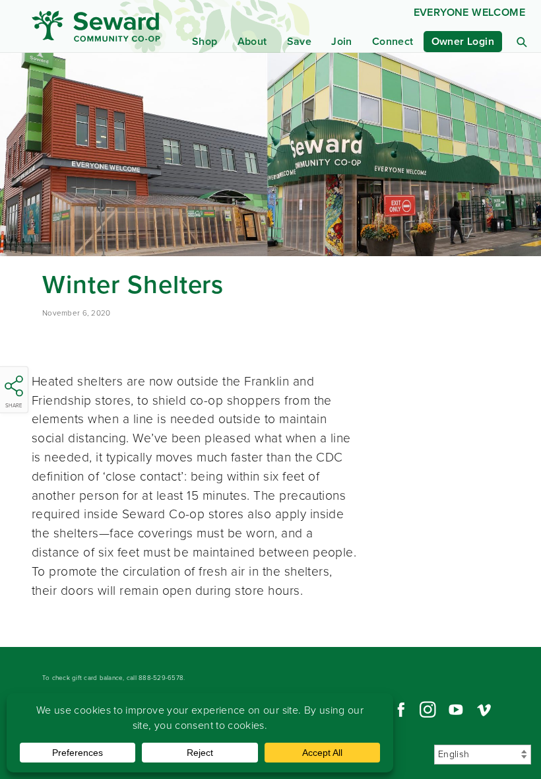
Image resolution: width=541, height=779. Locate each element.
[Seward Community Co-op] (99, 26)
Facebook (399, 709)
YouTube (455, 709)
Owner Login (462, 41)
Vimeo (484, 709)
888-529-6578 (161, 678)
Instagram (427, 709)
